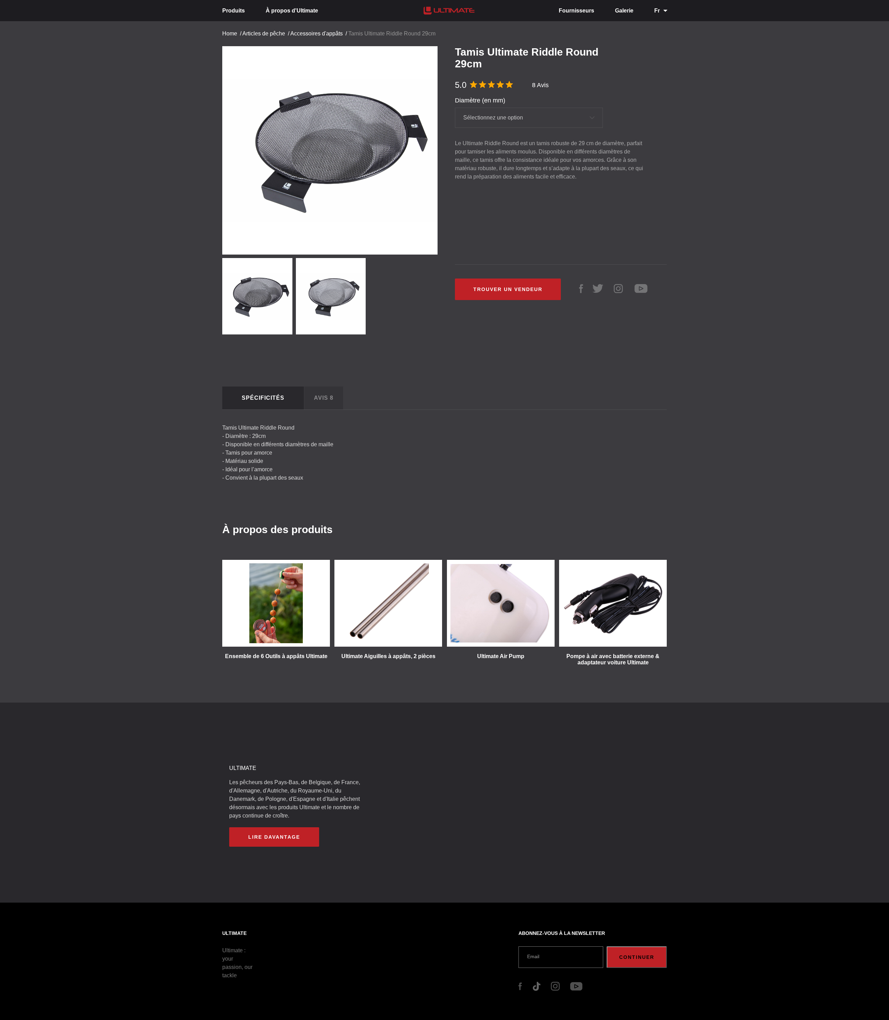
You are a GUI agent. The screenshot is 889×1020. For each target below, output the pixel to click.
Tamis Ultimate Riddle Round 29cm (391, 33)
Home (229, 33)
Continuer (636, 957)
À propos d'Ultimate (292, 11)
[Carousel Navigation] (333, 148)
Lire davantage (274, 837)
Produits (233, 11)
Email (533, 956)
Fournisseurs (576, 11)
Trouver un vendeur (507, 289)
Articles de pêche (263, 33)
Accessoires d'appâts (316, 33)
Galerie (624, 11)
